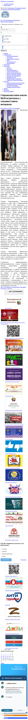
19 (5, 658)
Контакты (6, 90)
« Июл (2, 663)
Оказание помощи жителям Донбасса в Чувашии (12, 619)
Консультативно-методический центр (11, 482)
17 (1, 658)
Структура (9, 57)
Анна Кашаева (16, 108)
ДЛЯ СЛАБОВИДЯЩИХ (15, 291)
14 (9, 656)
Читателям (6, 66)
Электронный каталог (8, 308)
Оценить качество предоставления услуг (11, 576)
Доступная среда (11, 61)
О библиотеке (7, 54)
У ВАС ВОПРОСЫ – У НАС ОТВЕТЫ (11, 511)
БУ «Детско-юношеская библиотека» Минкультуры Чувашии (10, 21)
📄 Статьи (19, 710)
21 (9, 658)
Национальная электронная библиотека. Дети (12, 633)
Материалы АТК (11, 77)
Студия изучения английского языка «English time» (13, 496)
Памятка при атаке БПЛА (14, 76)
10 (1, 656)
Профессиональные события (14, 84)
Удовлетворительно (7, 554)
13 (7, 656)
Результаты (23, 559)
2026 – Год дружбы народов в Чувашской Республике (13, 352)
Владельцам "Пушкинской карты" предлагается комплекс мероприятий (13, 8)
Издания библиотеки (12, 85)
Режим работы (11, 63)
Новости (9, 288)
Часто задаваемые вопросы (14, 74)
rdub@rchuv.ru (7, 5)
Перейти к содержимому (7, 1)
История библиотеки (12, 56)
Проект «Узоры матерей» (9, 525)
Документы (7, 64)
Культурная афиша (9, 91)
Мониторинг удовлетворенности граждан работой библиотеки (14, 338)
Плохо (4, 556)
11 (3, 656)
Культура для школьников (9, 439)
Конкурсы (9, 69)
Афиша (6, 88)
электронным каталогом (14, 693)
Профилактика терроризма (14, 78)
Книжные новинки (12, 70)
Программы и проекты (13, 59)
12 (5, 656)
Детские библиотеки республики (15, 83)
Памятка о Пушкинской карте (15, 80)
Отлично (4, 549)
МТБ (8, 60)
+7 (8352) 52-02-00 (8, 4)
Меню (4, 50)
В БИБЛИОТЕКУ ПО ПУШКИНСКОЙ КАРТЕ (12, 367)
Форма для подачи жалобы (14, 73)
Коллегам (6, 81)
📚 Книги (7, 710)
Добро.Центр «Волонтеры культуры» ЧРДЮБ (12, 381)
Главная (6, 53)
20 (7, 658)
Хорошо (4, 551)
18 (3, 658)
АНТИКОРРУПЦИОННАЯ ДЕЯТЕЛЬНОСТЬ (12, 590)
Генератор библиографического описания (11, 648)
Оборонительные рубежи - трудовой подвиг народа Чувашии (14, 424)
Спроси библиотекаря (13, 71)
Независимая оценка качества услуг (10, 453)
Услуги (9, 67)
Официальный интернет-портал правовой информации (13, 410)
